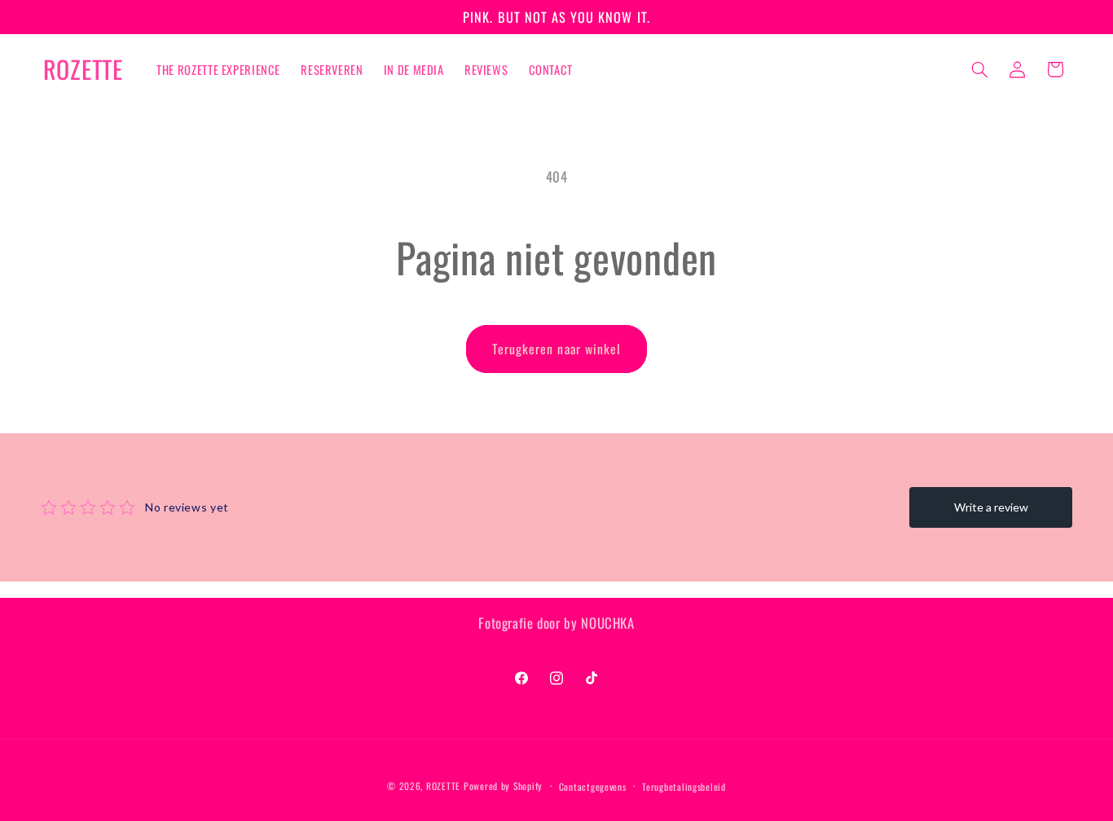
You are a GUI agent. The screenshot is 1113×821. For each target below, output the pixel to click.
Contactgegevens (593, 786)
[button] (979, 69)
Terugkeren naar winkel (556, 348)
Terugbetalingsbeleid (684, 786)
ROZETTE (443, 785)
